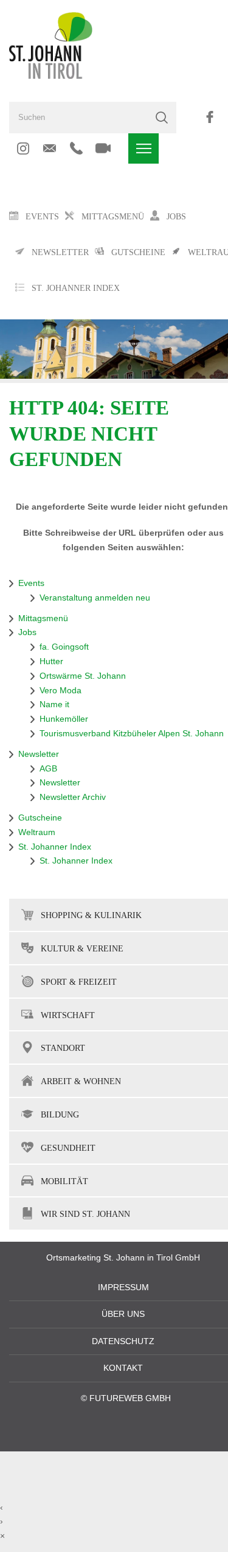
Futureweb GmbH (130, 1398)
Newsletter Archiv (73, 797)
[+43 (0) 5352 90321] (76, 148)
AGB (48, 768)
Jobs (27, 632)
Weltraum (36, 832)
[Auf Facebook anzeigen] (209, 117)
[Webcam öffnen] (103, 148)
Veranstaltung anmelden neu (95, 597)
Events (31, 583)
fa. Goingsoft (64, 646)
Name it (54, 704)
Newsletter (38, 754)
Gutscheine (40, 817)
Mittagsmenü (43, 618)
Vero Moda (60, 690)
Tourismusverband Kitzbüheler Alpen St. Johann (132, 733)
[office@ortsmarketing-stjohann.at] (49, 148)
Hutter (51, 661)
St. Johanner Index (76, 288)
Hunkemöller (64, 719)
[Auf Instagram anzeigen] (22, 148)
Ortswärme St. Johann (83, 676)
